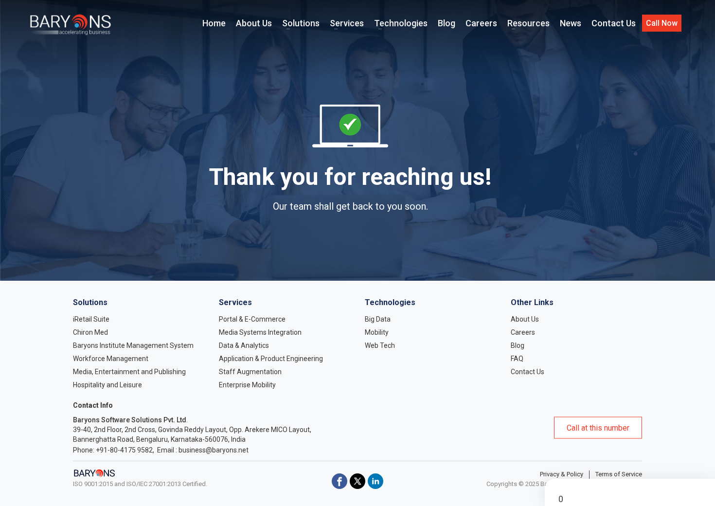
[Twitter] (357, 481)
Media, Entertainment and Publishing (129, 372)
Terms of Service (618, 474)
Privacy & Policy (561, 474)
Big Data (378, 319)
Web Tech (380, 345)
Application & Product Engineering (271, 358)
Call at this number (598, 428)
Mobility (377, 332)
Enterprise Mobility (247, 385)
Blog (517, 345)
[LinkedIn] (375, 481)
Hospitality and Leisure (107, 385)
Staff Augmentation (250, 372)
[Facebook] (339, 481)
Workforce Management (110, 358)
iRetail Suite (91, 319)
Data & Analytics (244, 345)
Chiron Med (90, 332)
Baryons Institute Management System (133, 345)
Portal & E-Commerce (252, 319)
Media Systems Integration (260, 332)
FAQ (517, 358)
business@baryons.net (214, 450)
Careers (523, 332)
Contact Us (527, 372)
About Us (525, 319)
